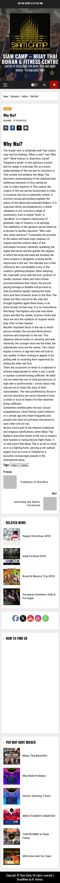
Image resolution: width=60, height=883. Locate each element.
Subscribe (54, 85)
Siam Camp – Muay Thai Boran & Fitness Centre (30, 58)
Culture (7, 109)
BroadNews (22, 879)
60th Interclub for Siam (11, 856)
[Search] (44, 85)
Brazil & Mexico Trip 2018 (11, 576)
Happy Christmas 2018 (11, 536)
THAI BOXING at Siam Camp (11, 836)
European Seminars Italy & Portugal (11, 596)
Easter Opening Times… (11, 796)
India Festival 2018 (11, 556)
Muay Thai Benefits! (11, 756)
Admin (9, 120)
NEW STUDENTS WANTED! (11, 816)
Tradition (24, 465)
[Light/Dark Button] (34, 85)
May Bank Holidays (11, 776)
